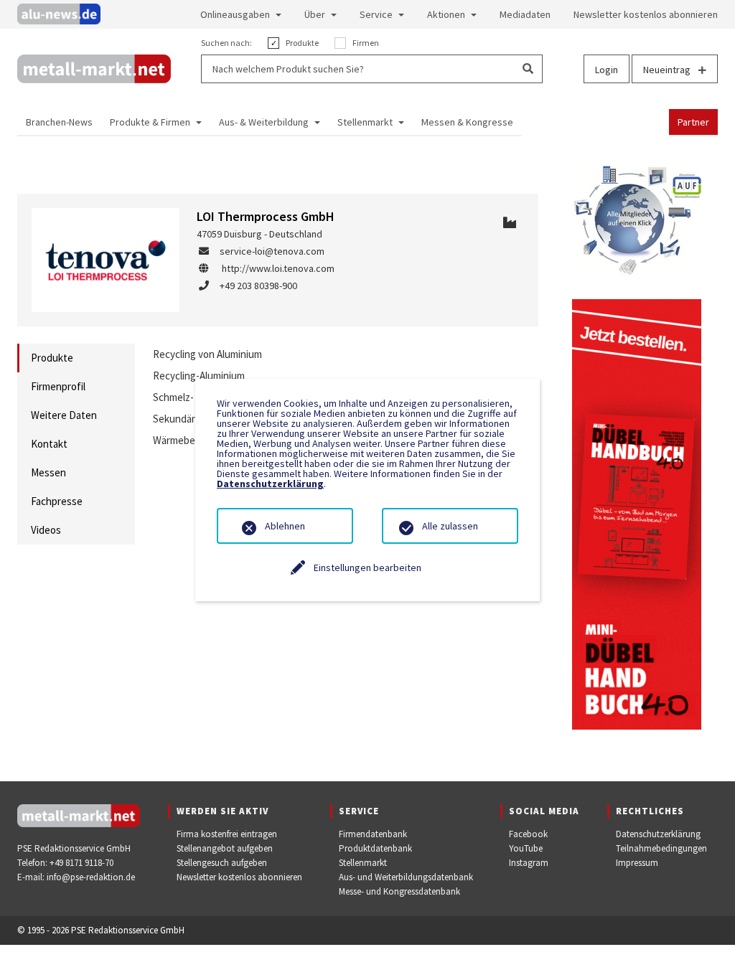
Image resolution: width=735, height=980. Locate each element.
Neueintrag (668, 69)
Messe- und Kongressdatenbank (399, 891)
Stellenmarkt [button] (365, 122)
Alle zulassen (450, 525)
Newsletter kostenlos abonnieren (239, 877)
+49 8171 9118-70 (81, 863)
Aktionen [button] (446, 14)
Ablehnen (285, 525)
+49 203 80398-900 (258, 285)
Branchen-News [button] (59, 122)
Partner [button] (693, 122)
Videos (46, 530)
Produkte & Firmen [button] (150, 122)
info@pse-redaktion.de (91, 877)
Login (606, 69)
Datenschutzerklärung (658, 834)
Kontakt (49, 444)
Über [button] (314, 14)
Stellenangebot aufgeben (225, 848)
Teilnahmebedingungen (661, 848)
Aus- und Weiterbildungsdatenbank (406, 877)
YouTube (526, 848)
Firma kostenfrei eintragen (227, 834)
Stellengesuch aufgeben (222, 863)
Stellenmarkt (363, 863)
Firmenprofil (58, 386)
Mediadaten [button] (525, 14)
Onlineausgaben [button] (235, 14)
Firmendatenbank (373, 834)
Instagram (528, 863)
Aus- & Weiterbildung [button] (264, 122)
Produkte (52, 357)
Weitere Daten (64, 415)
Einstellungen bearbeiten (367, 567)
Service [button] (376, 14)
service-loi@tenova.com (272, 251)
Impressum (637, 863)
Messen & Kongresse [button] (467, 122)
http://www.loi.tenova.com (278, 268)
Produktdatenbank (375, 848)
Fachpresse (57, 501)
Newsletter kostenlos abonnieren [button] (646, 14)
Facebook (528, 834)
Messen (48, 472)
